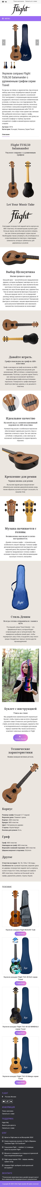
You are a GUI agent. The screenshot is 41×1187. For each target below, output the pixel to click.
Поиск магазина (7, 1111)
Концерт (14, 129)
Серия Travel (29, 129)
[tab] (6, 135)
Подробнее (20, 934)
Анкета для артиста (9, 1125)
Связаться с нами (8, 1114)
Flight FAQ (5, 1122)
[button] (6, 18)
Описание (6, 134)
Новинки (21, 129)
